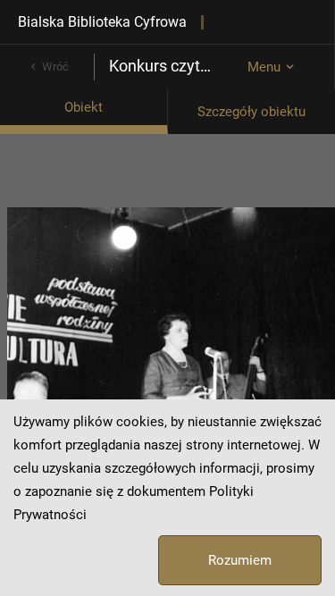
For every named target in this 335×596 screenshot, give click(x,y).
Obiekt (83, 107)
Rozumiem (240, 560)
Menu (264, 67)
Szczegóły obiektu (251, 112)
